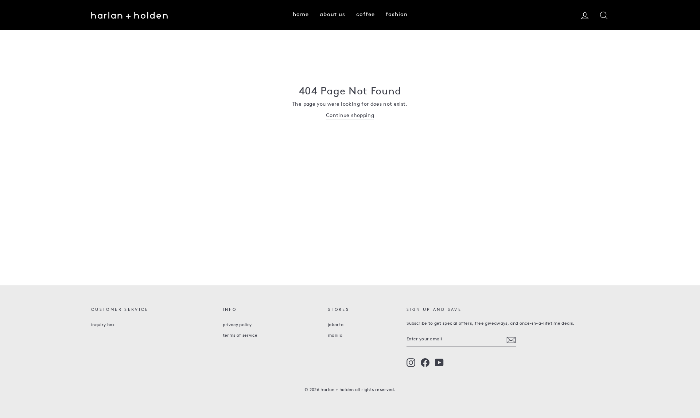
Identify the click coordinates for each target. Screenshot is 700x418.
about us (332, 14)
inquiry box (103, 325)
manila (335, 335)
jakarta (335, 325)
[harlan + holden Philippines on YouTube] (439, 362)
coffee (365, 14)
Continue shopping (350, 115)
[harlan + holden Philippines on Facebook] (425, 362)
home (301, 14)
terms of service (240, 335)
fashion (397, 14)
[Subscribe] (511, 340)
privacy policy (237, 325)
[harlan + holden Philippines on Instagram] (411, 362)
